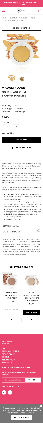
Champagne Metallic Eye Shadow (11, 297)
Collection (6, 112)
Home (4, 18)
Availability (6, 106)
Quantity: (5, 122)
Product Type (7, 109)
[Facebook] (4, 392)
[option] (21, 53)
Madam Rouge (13, 88)
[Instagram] (10, 392)
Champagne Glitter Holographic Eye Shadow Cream (31, 298)
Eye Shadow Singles (18, 18)
